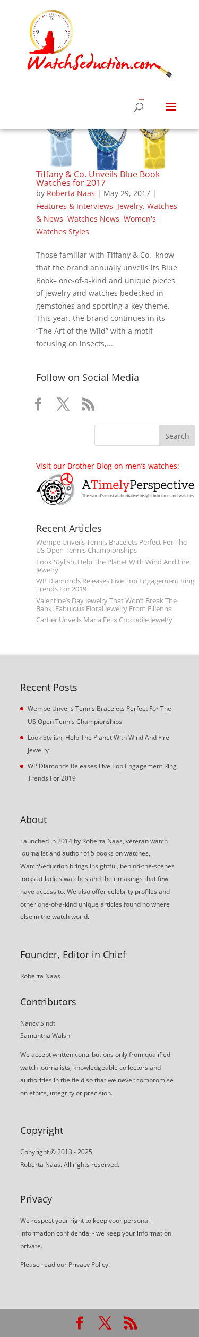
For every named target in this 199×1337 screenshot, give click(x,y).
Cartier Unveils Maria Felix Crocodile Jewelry (104, 619)
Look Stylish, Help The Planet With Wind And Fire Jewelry (112, 565)
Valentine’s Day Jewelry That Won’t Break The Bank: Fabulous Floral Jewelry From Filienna (106, 604)
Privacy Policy (88, 1264)
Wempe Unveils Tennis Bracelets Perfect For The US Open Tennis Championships (111, 546)
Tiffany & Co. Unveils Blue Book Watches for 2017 (98, 178)
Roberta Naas (71, 193)
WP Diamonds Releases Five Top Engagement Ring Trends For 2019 (115, 585)
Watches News (93, 219)
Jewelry (130, 206)
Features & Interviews (74, 206)
